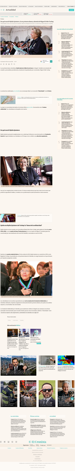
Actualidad (30, 6)
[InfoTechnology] (49, 445)
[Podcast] (43, 445)
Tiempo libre (46, 6)
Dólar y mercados (23, 6)
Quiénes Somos (39, 448)
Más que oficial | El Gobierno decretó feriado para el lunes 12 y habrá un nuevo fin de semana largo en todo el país (67, 54)
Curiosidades (54, 6)
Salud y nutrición (39, 6)
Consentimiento (37, 458)
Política (16, 16)
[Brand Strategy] (37, 445)
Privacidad (37, 456)
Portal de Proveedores (51, 448)
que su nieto (30, 107)
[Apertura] (26, 445)
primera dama (15, 320)
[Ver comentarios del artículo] (14, 64)
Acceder (71, 9)
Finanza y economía (13, 6)
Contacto (9, 448)
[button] (72, 398)
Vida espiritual (61, 6)
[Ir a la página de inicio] (4, 10)
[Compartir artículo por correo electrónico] (11, 64)
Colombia (21, 320)
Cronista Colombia (4, 16)
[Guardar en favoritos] (51, 61)
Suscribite (30, 448)
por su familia (16, 91)
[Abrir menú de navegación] (1, 10)
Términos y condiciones (37, 454)
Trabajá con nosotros (63, 448)
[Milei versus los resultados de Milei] (35, 333)
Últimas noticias (3, 6)
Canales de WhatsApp (20, 448)
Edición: (70, 6)
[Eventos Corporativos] (32, 445)
